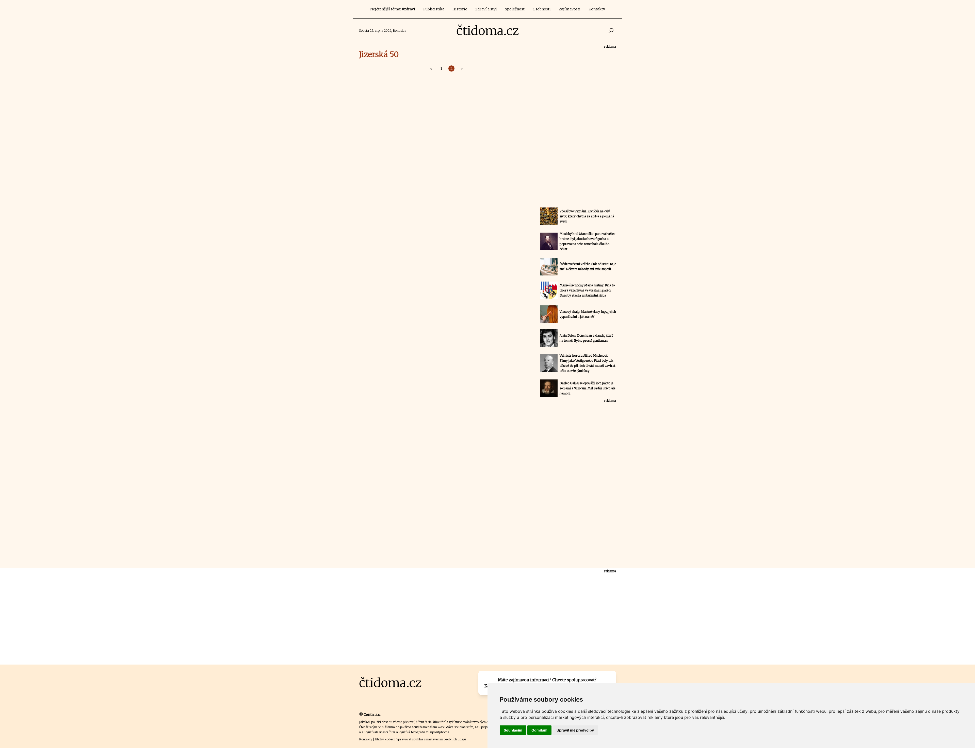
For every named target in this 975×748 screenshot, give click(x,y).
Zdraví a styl (486, 9)
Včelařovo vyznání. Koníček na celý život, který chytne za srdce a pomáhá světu (587, 216)
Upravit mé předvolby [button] (575, 730)
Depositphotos (438, 732)
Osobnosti (542, 9)
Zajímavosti (569, 9)
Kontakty (597, 9)
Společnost (515, 9)
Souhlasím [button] (513, 730)
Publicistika (433, 9)
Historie (459, 9)
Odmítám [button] (539, 730)
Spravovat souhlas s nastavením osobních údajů (431, 739)
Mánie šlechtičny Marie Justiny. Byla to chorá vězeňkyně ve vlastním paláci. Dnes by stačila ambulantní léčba (587, 290)
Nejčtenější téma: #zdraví (392, 9)
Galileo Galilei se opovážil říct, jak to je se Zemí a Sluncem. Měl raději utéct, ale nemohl (587, 388)
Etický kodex (384, 739)
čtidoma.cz (487, 30)
